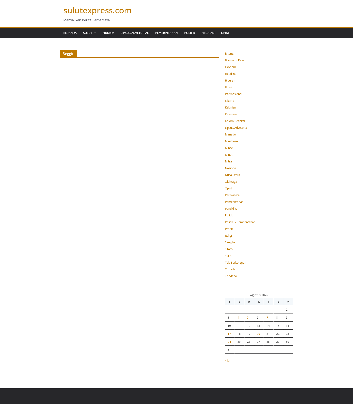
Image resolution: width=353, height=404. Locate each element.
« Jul (227, 360)
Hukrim (108, 33)
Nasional (231, 168)
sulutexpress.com (97, 10)
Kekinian (230, 107)
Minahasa (231, 141)
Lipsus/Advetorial (135, 33)
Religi (228, 235)
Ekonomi (231, 67)
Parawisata (232, 195)
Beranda (70, 33)
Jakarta (229, 101)
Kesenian (231, 114)
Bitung (229, 53)
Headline (230, 74)
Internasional (233, 94)
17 (229, 334)
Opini (225, 33)
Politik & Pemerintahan (240, 222)
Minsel (229, 148)
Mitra (228, 161)
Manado (230, 134)
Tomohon (231, 269)
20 (258, 334)
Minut (228, 155)
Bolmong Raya (235, 60)
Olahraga (231, 182)
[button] (94, 33)
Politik (189, 33)
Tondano (231, 276)
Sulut (87, 33)
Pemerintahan (166, 33)
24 (229, 342)
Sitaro (229, 249)
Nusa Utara (232, 175)
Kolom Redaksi (235, 121)
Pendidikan (232, 208)
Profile (229, 229)
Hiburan (208, 33)
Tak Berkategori (235, 262)
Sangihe (230, 242)
